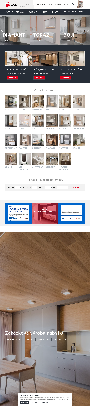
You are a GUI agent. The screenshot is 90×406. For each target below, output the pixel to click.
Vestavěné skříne (60, 339)
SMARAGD (50, 148)
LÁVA (62, 110)
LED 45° (9, 167)
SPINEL (22, 110)
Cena (54, 187)
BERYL (49, 110)
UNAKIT (76, 148)
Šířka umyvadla (26, 187)
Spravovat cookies (35, 402)
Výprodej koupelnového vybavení (45, 211)
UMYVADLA (37, 167)
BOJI (34, 129)
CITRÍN (76, 110)
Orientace (41, 187)
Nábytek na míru (44, 339)
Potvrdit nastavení (24, 402)
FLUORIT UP (11, 148)
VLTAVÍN (63, 148)
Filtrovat (76, 187)
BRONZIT (36, 148)
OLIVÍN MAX (78, 129)
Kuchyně (30, 339)
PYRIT (8, 110)
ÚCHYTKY (50, 167)
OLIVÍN (41, 35)
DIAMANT (9, 129)
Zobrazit (8, 40)
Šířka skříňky (10, 187)
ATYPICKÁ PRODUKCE (64, 168)
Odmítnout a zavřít (45, 402)
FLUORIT (23, 148)
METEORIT (37, 110)
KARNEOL (14, 35)
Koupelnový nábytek (14, 339)
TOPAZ (22, 129)
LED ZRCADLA (23, 168)
